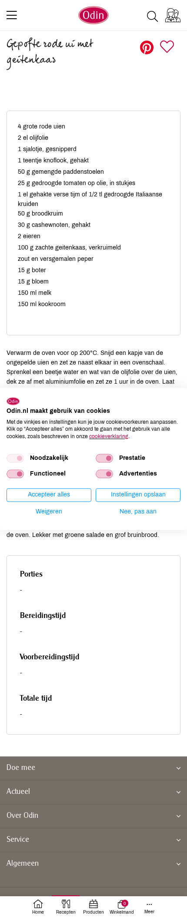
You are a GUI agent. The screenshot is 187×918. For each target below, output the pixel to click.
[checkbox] (15, 458)
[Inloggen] (172, 15)
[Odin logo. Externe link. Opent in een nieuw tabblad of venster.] (13, 401)
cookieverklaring (108, 436)
